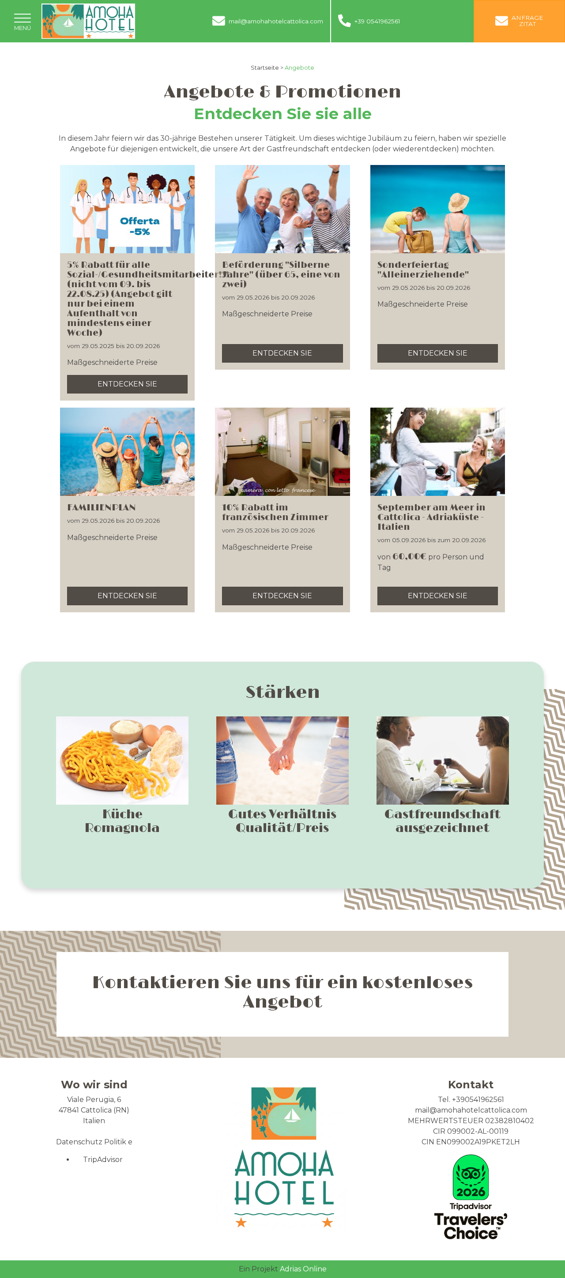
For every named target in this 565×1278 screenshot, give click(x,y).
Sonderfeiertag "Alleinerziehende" (423, 270)
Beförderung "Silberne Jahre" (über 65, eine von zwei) (281, 274)
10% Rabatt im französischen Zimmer (275, 512)
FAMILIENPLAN (101, 508)
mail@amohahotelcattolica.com (471, 1110)
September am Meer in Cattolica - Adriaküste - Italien (431, 517)
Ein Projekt (259, 1269)
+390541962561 (478, 1099)
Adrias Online (303, 1269)
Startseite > (267, 67)
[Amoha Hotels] (88, 20)
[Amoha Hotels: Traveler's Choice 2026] (470, 1196)
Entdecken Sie (127, 384)
